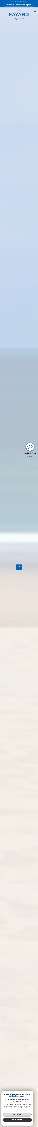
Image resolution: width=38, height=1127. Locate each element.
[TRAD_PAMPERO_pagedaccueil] (19, 19)
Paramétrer (17, 1114)
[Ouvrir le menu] (35, 11)
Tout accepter (17, 1120)
